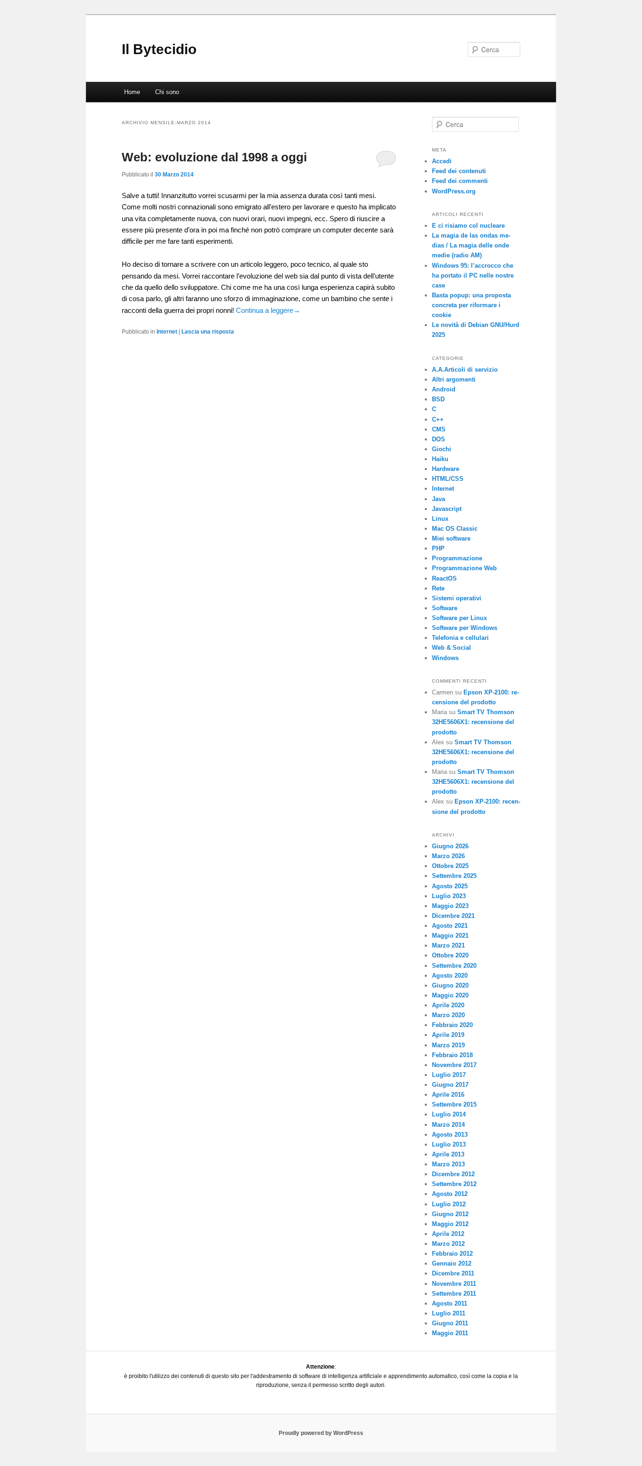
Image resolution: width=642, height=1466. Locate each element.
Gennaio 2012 (451, 1263)
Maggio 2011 (450, 1333)
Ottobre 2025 (450, 865)
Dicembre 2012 (453, 1174)
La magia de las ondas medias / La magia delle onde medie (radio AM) (471, 245)
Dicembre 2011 (453, 1273)
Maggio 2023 (450, 905)
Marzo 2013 (448, 1164)
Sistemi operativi (456, 598)
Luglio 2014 (449, 1114)
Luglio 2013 (449, 1144)
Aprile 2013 (448, 1154)
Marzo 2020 (448, 1015)
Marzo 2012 (448, 1243)
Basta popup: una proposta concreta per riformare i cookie (471, 305)
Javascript (447, 508)
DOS (438, 439)
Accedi (442, 161)
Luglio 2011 (448, 1313)
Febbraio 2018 (452, 1055)
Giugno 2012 (450, 1214)
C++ (438, 419)
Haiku (440, 458)
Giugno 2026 (450, 846)
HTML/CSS (447, 478)
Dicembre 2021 (453, 915)
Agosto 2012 (450, 1193)
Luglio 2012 (449, 1204)
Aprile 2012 (448, 1233)
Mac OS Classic (455, 528)
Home (132, 92)
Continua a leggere (268, 310)
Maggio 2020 (450, 995)
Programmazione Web (464, 568)
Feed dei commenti (460, 180)
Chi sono (167, 92)
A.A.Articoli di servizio (465, 369)
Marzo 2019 (448, 1045)
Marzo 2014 (448, 1124)
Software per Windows (464, 627)
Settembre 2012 (454, 1183)
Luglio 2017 (449, 1074)
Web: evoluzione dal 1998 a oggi (214, 157)
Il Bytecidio (159, 49)
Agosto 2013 (450, 1134)
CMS (439, 429)
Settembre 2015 (454, 1104)
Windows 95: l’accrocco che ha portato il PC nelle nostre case (473, 275)
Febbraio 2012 (452, 1253)
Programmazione (457, 558)
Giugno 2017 (450, 1084)
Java (438, 498)
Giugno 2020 (450, 985)
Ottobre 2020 (450, 955)
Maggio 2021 (450, 935)
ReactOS (444, 578)
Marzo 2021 (448, 945)
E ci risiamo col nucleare (468, 225)
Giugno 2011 (450, 1323)
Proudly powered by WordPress (321, 1433)
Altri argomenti (454, 379)
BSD (438, 399)
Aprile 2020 (448, 1005)
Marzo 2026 (448, 856)
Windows (445, 657)
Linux (440, 518)
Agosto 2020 (450, 975)
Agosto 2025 (450, 886)
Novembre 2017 (454, 1064)
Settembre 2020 (454, 965)
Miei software (451, 538)
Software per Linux (459, 617)
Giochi (441, 449)
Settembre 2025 (454, 875)
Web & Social (451, 647)
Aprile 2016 (448, 1094)
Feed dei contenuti (459, 171)
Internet (167, 331)
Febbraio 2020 (452, 1024)
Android (443, 389)
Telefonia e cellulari (460, 637)
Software (444, 608)
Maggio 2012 (450, 1223)
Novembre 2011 (454, 1283)
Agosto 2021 (450, 925)
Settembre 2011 (454, 1293)
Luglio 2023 (449, 896)
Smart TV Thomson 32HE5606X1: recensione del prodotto (473, 722)
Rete (438, 588)
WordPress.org (454, 191)
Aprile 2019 (448, 1034)
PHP (438, 548)
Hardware (445, 468)
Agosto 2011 (449, 1303)
